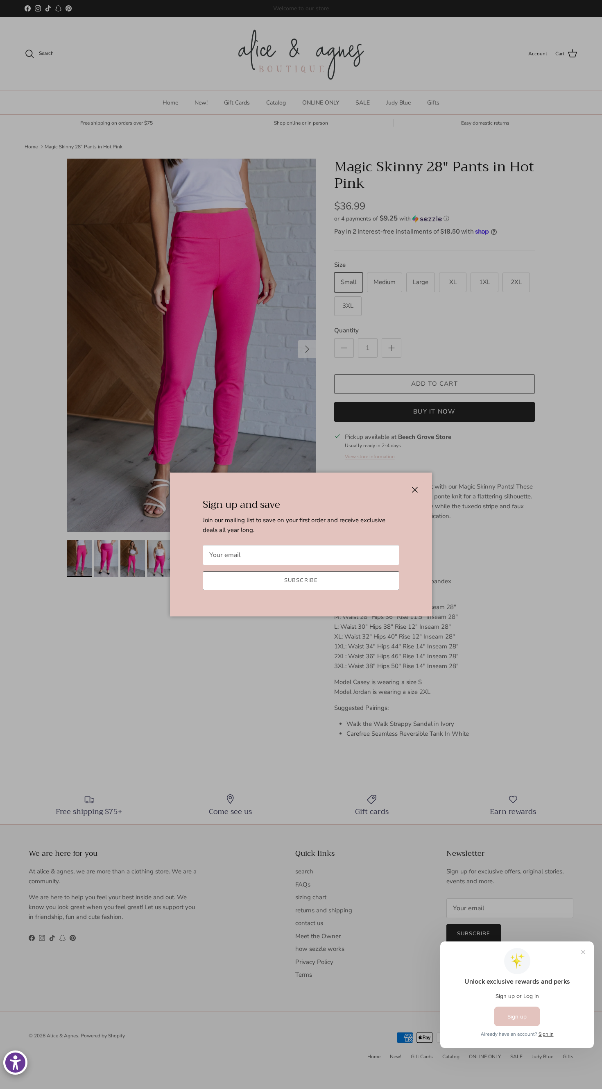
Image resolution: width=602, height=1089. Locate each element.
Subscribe (300, 580)
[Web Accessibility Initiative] (15, 1062)
